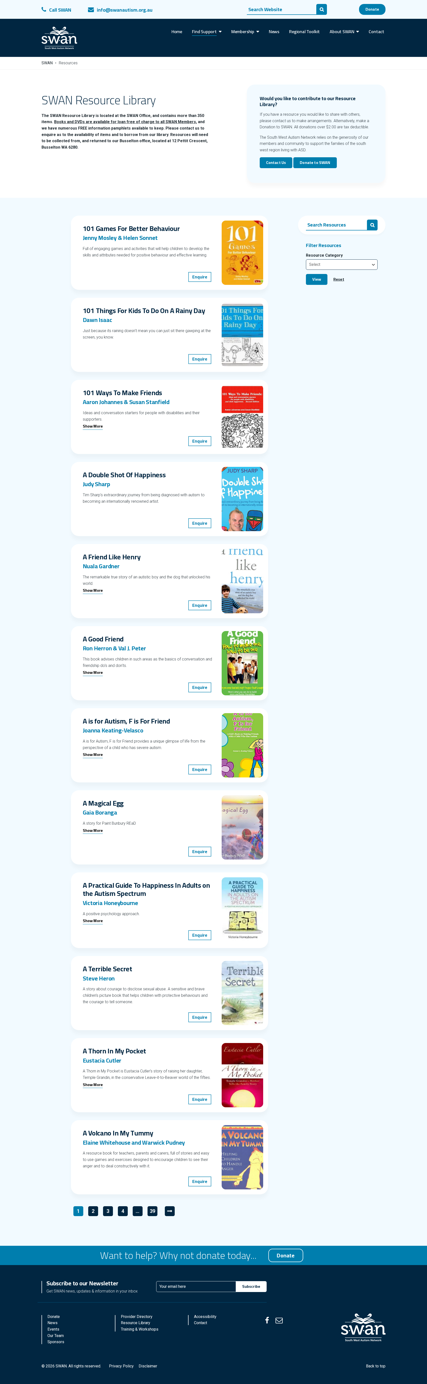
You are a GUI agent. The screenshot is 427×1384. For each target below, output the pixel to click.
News (52, 1322)
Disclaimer (148, 1366)
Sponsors (55, 1341)
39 (153, 1212)
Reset (338, 279)
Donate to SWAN (315, 162)
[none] (206, 32)
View (316, 279)
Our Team (55, 1335)
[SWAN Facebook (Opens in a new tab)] (266, 1320)
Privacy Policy (121, 1366)
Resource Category (324, 255)
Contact (200, 1322)
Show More (93, 426)
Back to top (375, 1366)
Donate (372, 9)
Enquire (199, 277)
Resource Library (135, 1322)
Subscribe (251, 1286)
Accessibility (205, 1316)
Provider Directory (136, 1316)
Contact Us (276, 162)
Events (53, 1329)
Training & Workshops (139, 1329)
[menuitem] (177, 31)
